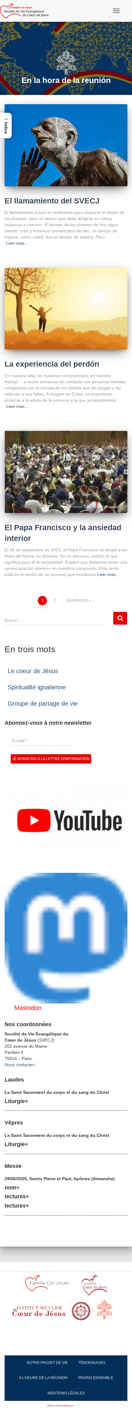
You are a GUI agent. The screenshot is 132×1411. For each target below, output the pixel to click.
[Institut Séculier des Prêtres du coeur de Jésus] (94, 1287)
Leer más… (17, 243)
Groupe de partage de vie (43, 703)
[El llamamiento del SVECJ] (66, 145)
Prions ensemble (95, 1378)
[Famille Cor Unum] (50, 1287)
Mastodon (27, 1007)
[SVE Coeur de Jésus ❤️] (26, 10)
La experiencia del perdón (52, 364)
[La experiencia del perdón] (66, 309)
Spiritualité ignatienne (37, 687)
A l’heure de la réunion (43, 1378)
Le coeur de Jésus (33, 671)
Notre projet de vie (47, 1363)
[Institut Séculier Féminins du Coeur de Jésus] (39, 1313)
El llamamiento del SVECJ (52, 200)
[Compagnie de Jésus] (81, 1313)
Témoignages (91, 1363)
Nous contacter (19, 1064)
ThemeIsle (79, 1405)
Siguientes (77, 600)
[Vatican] (108, 1312)
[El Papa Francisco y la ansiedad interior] (66, 472)
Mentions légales (66, 1393)
